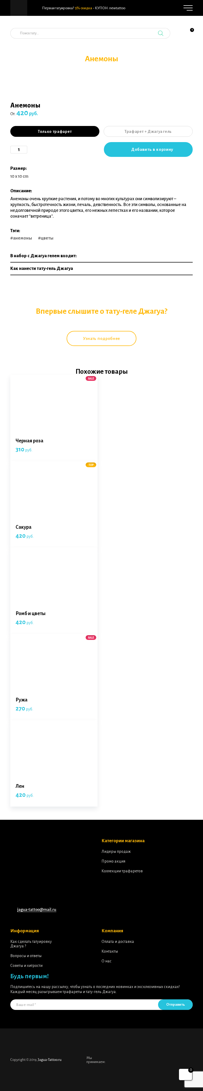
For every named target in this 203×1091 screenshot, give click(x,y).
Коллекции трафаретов (122, 871)
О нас (107, 961)
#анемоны (21, 238)
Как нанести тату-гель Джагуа (41, 268)
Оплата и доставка (118, 941)
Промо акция (113, 861)
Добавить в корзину (152, 149)
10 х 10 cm (19, 176)
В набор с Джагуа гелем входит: (43, 256)
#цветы (45, 238)
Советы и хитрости (26, 965)
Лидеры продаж (116, 851)
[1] (189, 36)
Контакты (110, 951)
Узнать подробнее (101, 338)
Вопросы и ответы (25, 956)
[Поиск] (161, 33)
